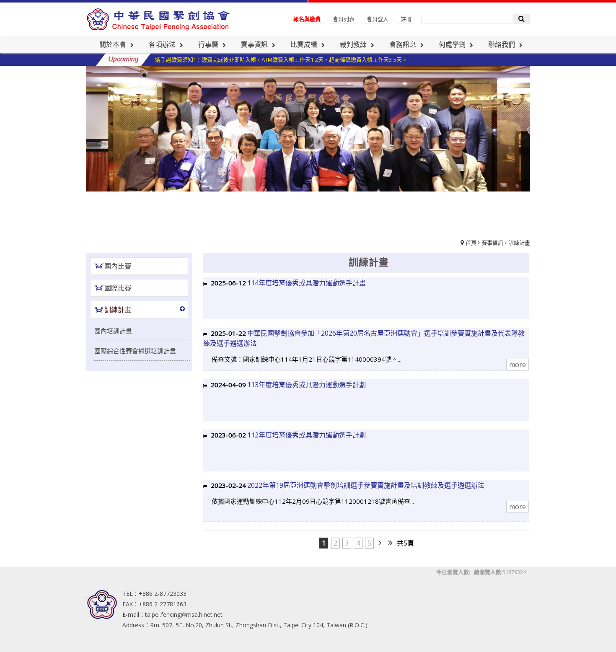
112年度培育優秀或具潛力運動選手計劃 (306, 435)
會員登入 (377, 19)
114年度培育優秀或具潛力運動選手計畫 (306, 282)
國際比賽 (117, 287)
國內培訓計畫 (113, 330)
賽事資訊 (492, 242)
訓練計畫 (519, 242)
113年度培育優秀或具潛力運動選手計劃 (306, 384)
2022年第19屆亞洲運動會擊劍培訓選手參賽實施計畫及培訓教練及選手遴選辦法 (365, 485)
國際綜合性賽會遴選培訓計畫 (135, 351)
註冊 (406, 19)
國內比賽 (117, 266)
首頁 (471, 242)
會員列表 (344, 19)
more (517, 364)
